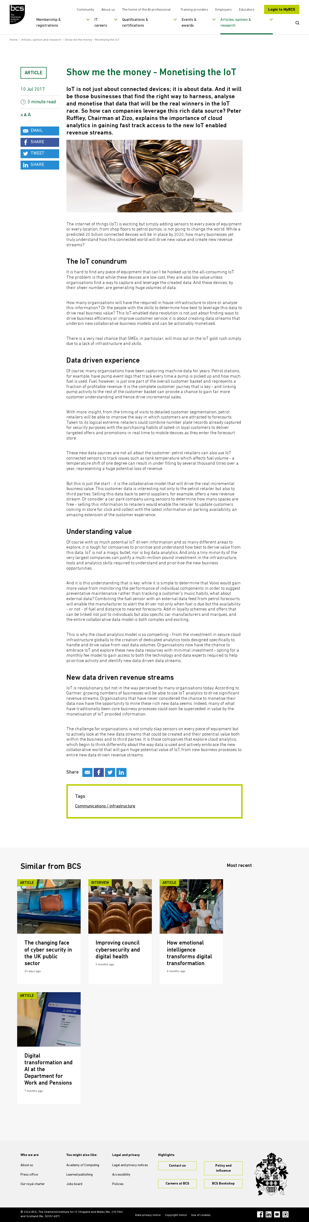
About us (108, 10)
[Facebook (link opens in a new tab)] (260, 1214)
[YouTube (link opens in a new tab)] (277, 1214)
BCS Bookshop (223, 1183)
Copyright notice (176, 1215)
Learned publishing (79, 1175)
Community (85, 10)
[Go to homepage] (17, 14)
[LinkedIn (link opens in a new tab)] (269, 1214)
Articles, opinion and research (41, 39)
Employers (223, 10)
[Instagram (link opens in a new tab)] (285, 1214)
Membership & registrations (48, 23)
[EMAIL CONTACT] (87, 772)
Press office (29, 1175)
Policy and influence (223, 1168)
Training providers (194, 10)
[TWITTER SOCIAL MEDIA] (110, 772)
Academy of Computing (82, 1165)
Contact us (177, 1166)
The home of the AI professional (146, 10)
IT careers (100, 23)
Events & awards (189, 23)
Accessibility (121, 1175)
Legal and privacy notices (130, 1165)
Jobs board (74, 1184)
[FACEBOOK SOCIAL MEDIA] (99, 772)
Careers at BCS (177, 1183)
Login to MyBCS (281, 10)
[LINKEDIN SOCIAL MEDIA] (121, 772)
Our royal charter (33, 1184)
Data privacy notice (148, 1215)
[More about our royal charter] (271, 1174)
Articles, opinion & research (235, 23)
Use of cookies (201, 1215)
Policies (118, 1184)
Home (14, 39)
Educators (246, 10)
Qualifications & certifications (135, 23)
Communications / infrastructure (105, 806)
